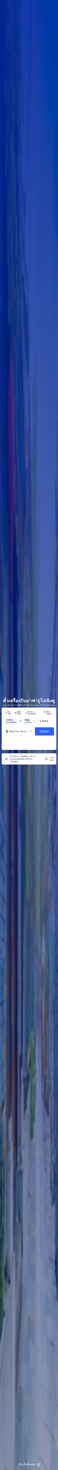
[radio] (8, 713)
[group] (12, 721)
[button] (53, 3)
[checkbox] (48, 713)
